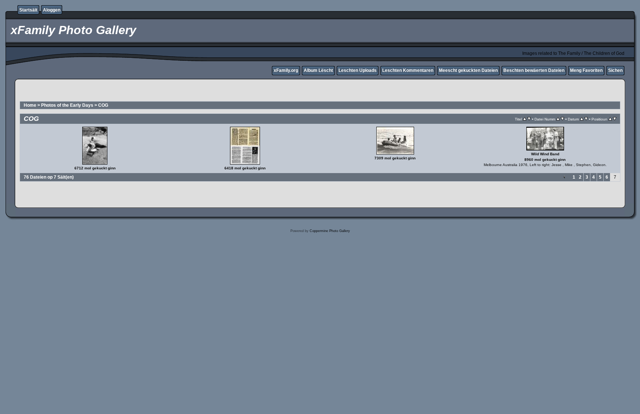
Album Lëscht (318, 70)
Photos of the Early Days (67, 105)
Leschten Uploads (358, 70)
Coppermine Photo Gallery (330, 231)
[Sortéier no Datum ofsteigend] (586, 119)
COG (103, 105)
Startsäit (28, 10)
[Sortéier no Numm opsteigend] (558, 119)
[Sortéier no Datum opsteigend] (581, 119)
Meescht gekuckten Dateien (468, 70)
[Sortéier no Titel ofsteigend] (529, 119)
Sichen (615, 70)
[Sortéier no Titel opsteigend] (524, 119)
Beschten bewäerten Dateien (533, 70)
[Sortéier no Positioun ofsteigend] (614, 119)
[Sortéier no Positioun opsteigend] (610, 119)
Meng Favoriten (586, 70)
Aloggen (51, 10)
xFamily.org (286, 70)
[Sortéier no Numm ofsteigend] (562, 119)
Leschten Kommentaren (407, 70)
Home (30, 105)
